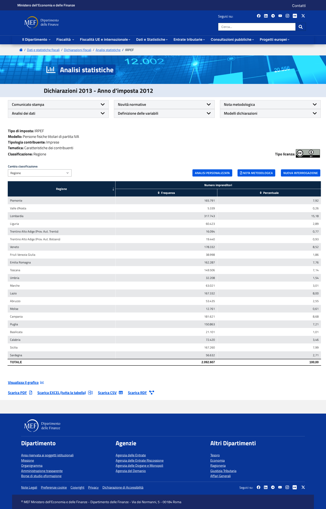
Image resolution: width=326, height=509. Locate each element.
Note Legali (29, 487)
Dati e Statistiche (150, 39)
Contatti (299, 5)
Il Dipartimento (35, 39)
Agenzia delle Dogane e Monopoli (139, 465)
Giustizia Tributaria (223, 470)
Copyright (77, 487)
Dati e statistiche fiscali (43, 49)
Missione (27, 460)
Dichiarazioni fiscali (77, 49)
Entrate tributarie (188, 39)
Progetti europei (273, 39)
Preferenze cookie (54, 487)
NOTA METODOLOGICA (257, 173)
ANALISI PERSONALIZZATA (212, 173)
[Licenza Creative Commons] (308, 153)
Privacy (93, 487)
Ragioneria (218, 465)
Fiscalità (64, 39)
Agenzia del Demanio (131, 470)
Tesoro (215, 455)
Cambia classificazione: (23, 166)
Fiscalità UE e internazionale (104, 39)
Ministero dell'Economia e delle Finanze (46, 5)
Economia (217, 460)
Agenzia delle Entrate (131, 455)
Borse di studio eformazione (41, 475)
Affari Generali (220, 475)
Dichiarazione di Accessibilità (122, 487)
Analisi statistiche (108, 49)
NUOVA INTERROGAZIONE (300, 173)
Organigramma (31, 465)
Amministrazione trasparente (42, 470)
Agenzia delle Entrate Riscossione (140, 460)
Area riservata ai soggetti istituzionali (47, 455)
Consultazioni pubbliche (231, 39)
